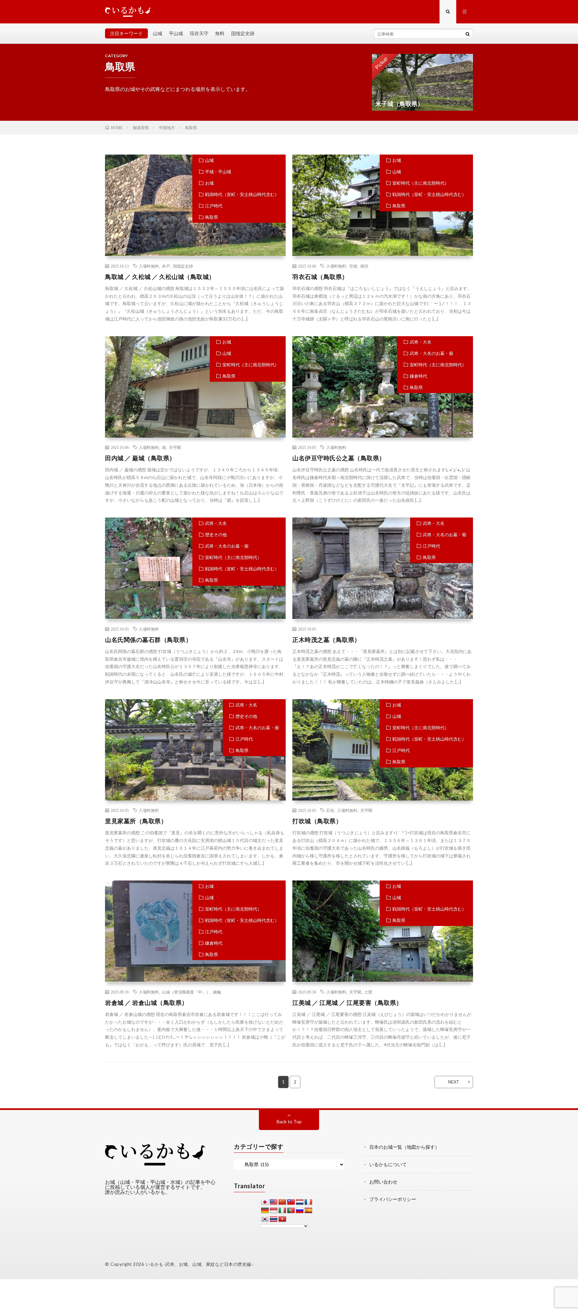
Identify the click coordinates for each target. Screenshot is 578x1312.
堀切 (364, 266)
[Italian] (282, 1210)
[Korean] (265, 1219)
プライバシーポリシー (392, 1199)
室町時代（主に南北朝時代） (420, 183)
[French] (308, 1202)
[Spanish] (308, 1210)
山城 (157, 33)
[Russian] (300, 1210)
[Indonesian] (274, 1210)
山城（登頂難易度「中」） (186, 992)
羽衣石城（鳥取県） (320, 276)
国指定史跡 (243, 33)
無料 (219, 33)
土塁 (368, 992)
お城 (209, 183)
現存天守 (199, 33)
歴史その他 (216, 534)
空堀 (353, 266)
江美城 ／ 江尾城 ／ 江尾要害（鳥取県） (347, 1002)
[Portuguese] (291, 1210)
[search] (468, 34)
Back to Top (289, 1121)
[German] (265, 1210)
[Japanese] (265, 1202)
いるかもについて (388, 1164)
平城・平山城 (218, 171)
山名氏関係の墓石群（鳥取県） (148, 639)
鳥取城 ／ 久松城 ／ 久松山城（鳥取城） (160, 276)
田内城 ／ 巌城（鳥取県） (140, 458)
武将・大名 (420, 342)
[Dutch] (300, 1202)
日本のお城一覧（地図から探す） (404, 1147)
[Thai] (274, 1219)
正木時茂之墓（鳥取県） (326, 639)
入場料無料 (149, 266)
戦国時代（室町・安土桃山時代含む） (242, 194)
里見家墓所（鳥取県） (136, 821)
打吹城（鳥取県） (317, 821)
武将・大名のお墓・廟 (431, 353)
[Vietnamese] (282, 1219)
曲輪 (217, 992)
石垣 (330, 810)
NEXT (453, 1082)
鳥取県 (211, 217)
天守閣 (175, 447)
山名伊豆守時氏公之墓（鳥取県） (338, 458)
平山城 (176, 33)
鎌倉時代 (418, 376)
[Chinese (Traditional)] (291, 1202)
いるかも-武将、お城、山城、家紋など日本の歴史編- (199, 1264)
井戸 (166, 266)
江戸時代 (213, 205)
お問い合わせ (383, 1182)
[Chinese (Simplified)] (282, 1202)
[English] (274, 1202)
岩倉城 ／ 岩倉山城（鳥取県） (146, 1002)
